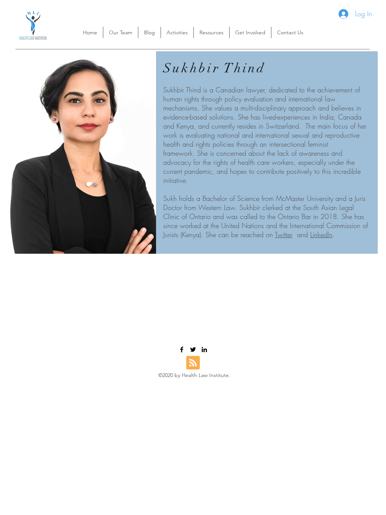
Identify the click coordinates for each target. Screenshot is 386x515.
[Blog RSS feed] (193, 363)
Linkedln (321, 234)
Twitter (284, 234)
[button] (211, 32)
